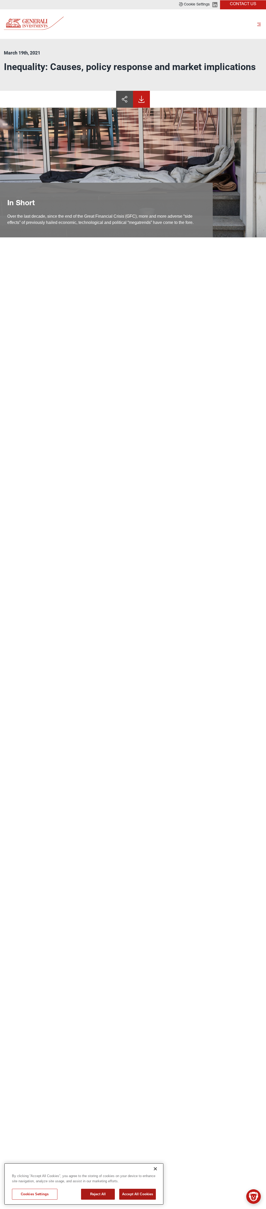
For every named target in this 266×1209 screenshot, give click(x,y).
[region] (84, 1184)
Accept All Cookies (137, 1194)
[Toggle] (259, 24)
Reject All (98, 1194)
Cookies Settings (35, 1194)
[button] (194, 4)
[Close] (155, 1168)
